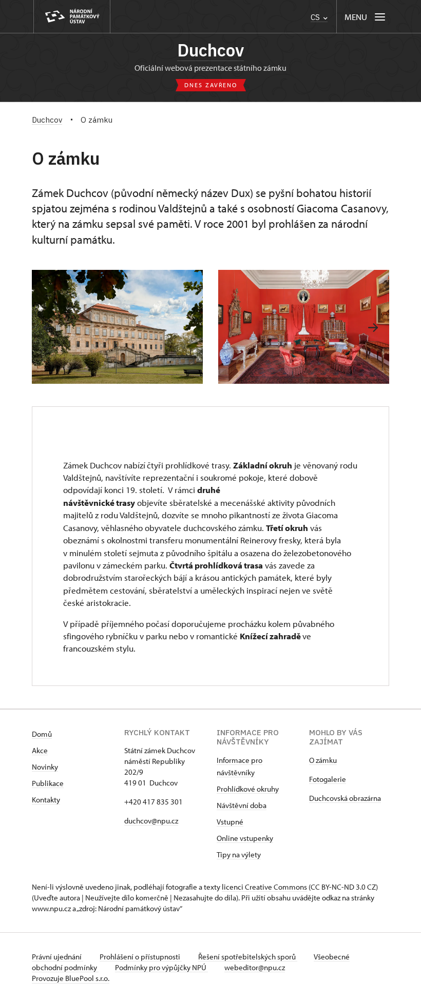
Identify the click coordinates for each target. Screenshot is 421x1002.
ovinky (47, 767)
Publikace (48, 783)
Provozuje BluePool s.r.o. (70, 978)
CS (316, 17)
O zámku (323, 760)
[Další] (373, 327)
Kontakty (46, 799)
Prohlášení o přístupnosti (141, 956)
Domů (42, 734)
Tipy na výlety (239, 854)
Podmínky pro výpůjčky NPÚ (161, 967)
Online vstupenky (245, 838)
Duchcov (210, 50)
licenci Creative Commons (264, 887)
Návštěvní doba (241, 805)
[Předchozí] (48, 327)
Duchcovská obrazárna (345, 798)
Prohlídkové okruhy (248, 789)
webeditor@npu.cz (254, 967)
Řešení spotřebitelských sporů (247, 956)
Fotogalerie (327, 779)
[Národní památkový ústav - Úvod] (71, 16)
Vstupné (230, 822)
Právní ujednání (57, 956)
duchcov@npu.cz (151, 821)
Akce (40, 750)
